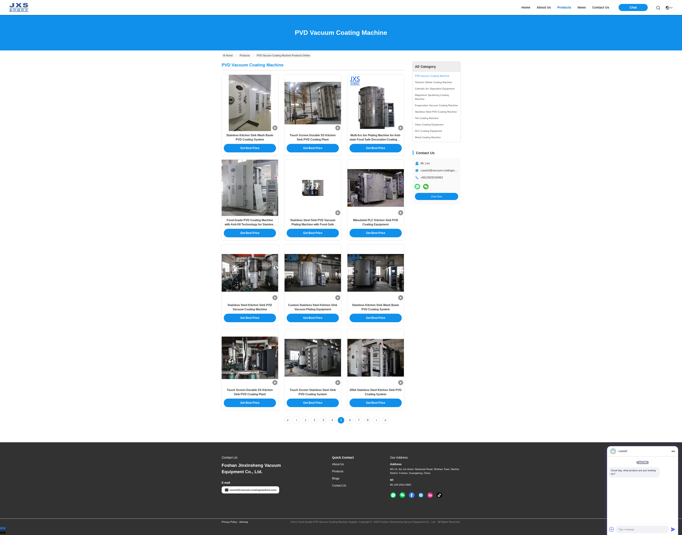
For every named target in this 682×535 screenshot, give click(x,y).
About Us (338, 464)
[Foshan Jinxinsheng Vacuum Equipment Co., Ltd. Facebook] (411, 495)
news (582, 7)
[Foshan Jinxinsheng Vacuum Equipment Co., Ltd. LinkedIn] (430, 495)
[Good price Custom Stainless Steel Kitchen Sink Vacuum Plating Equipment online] (313, 272)
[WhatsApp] (417, 186)
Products (245, 55)
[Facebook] (3, 528)
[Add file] (611, 529)
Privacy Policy (229, 521)
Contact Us (339, 485)
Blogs (335, 478)
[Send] (673, 529)
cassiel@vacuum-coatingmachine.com (445, 170)
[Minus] (673, 451)
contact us (600, 7)
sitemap (243, 521)
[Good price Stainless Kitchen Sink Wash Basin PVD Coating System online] (250, 103)
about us (544, 7)
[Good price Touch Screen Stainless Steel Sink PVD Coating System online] (313, 357)
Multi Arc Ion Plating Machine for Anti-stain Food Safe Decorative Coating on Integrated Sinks (376, 139)
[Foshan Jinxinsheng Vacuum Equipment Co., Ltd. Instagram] (421, 495)
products (564, 7)
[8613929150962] (393, 495)
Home (525, 7)
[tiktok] (439, 495)
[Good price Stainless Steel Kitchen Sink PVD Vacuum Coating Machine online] (250, 272)
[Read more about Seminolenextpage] (288, 420)
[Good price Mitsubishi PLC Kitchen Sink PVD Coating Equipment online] (375, 188)
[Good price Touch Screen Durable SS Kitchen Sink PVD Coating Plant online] (313, 103)
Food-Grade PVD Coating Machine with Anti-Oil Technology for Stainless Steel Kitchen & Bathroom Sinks (250, 224)
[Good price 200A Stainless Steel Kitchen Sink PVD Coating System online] (375, 357)
